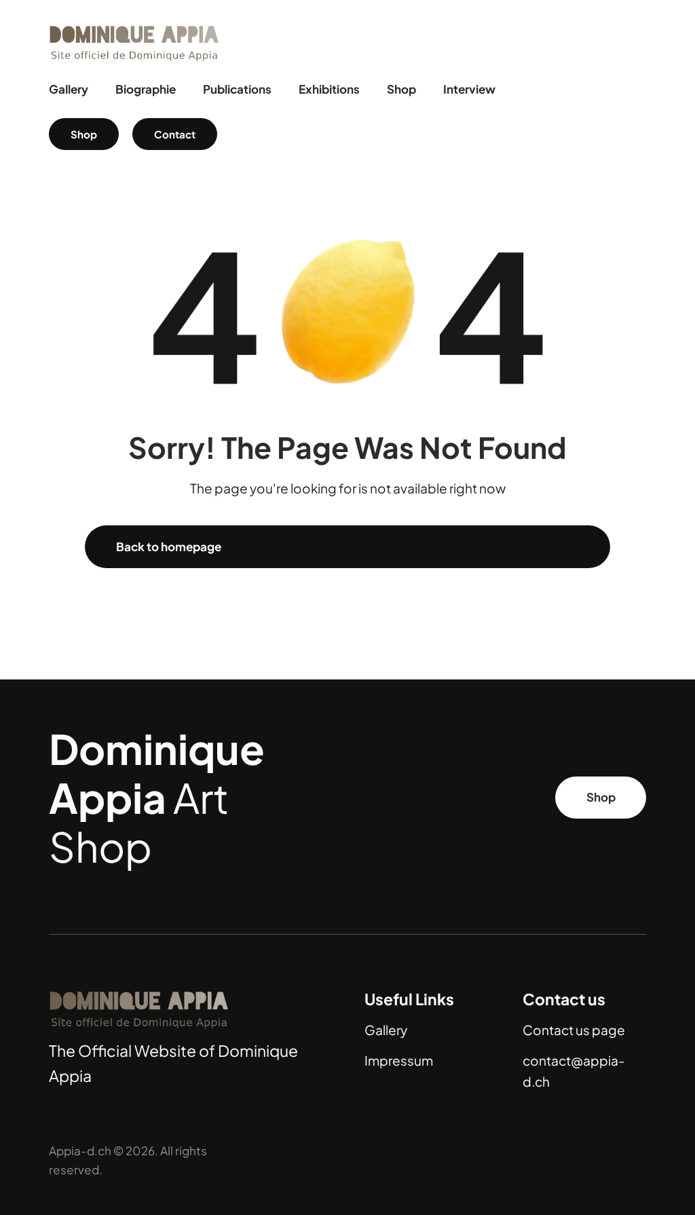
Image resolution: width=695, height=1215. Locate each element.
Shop (84, 134)
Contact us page (574, 1030)
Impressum (398, 1060)
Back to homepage (168, 546)
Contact (174, 134)
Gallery (385, 1030)
